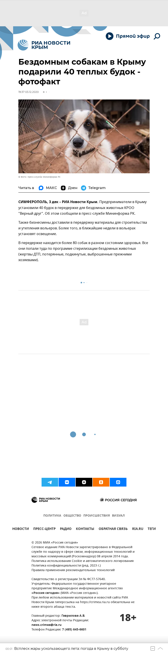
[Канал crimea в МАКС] (118, 482)
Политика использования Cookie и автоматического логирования (83, 561)
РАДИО (66, 529)
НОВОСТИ (20, 529)
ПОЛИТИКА (52, 515)
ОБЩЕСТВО (72, 515)
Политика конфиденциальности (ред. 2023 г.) (66, 565)
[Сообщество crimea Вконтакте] (67, 482)
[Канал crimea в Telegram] (50, 482)
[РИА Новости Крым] (44, 45)
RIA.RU (137, 529)
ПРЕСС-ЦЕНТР (44, 529)
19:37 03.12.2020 (28, 92)
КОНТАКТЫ (85, 529)
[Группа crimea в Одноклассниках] (101, 482)
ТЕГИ (152, 529)
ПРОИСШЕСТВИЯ (96, 515)
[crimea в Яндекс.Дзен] (84, 482)
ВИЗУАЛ (118, 515)
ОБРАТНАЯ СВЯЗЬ (113, 529)
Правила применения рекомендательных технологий (73, 570)
